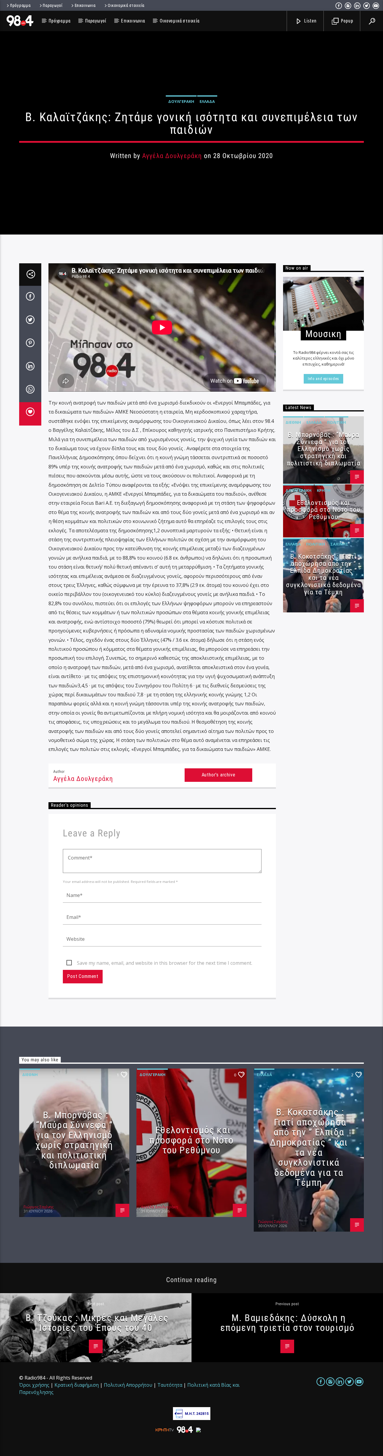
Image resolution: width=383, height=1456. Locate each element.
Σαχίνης (339, 544)
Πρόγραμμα (20, 5)
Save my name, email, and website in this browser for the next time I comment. (164, 963)
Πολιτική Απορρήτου (128, 1385)
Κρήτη (323, 490)
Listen (310, 20)
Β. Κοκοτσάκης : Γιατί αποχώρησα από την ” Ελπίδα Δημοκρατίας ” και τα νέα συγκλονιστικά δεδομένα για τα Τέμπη (323, 574)
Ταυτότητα (169, 1385)
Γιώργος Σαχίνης (39, 1206)
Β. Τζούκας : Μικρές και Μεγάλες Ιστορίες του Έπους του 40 (97, 1323)
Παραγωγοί (52, 5)
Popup (346, 20)
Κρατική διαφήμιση (76, 1385)
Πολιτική (336, 422)
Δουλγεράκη (181, 101)
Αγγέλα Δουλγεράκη (172, 156)
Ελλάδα (207, 101)
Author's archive (218, 775)
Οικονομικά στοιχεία (126, 5)
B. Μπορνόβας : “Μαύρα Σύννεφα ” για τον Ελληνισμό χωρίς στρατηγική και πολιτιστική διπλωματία (324, 449)
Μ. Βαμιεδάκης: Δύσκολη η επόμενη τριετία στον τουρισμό (287, 1323)
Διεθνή (293, 422)
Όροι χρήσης (34, 1385)
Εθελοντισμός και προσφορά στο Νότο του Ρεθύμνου (323, 510)
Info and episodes (323, 378)
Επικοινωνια (85, 5)
